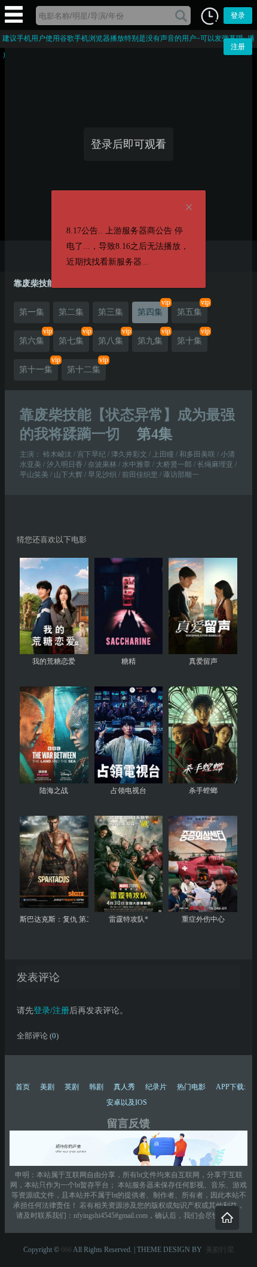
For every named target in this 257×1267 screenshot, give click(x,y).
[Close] (189, 207)
